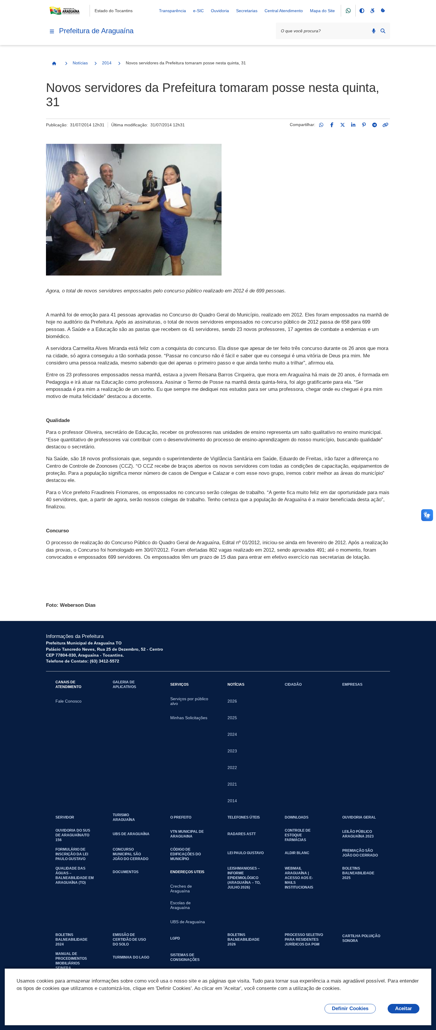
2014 (107, 63)
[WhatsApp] (321, 125)
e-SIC (198, 10)
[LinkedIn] (353, 125)
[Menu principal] (52, 31)
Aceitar (403, 1008)
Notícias (80, 63)
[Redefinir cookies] (383, 10)
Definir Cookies (350, 1008)
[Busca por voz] (373, 31)
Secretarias (246, 10)
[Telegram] (374, 125)
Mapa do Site (322, 10)
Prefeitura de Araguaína (96, 31)
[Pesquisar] (383, 31)
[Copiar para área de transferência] (385, 125)
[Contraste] (361, 10)
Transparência (172, 10)
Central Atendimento (284, 10)
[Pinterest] (364, 125)
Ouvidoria (220, 10)
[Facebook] (332, 125)
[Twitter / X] (342, 125)
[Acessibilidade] (372, 10)
